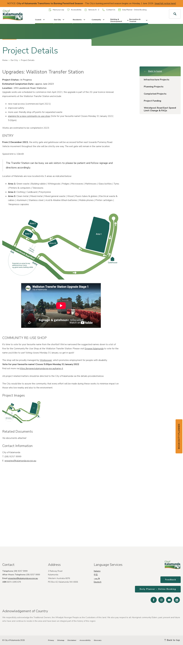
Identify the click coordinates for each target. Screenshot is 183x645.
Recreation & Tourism (134, 20)
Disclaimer (71, 640)
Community (96, 19)
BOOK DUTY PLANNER (179, 436)
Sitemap (60, 640)
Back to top (173, 640)
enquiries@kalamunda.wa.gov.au (20, 460)
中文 (96, 574)
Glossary (97, 640)
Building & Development (116, 20)
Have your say (58, 10)
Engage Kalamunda (94, 348)
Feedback (170, 579)
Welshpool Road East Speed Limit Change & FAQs (160, 109)
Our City (57, 19)
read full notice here (165, 3)
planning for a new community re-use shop (29, 116)
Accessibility (76, 10)
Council (38, 19)
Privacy (51, 640)
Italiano (97, 571)
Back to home (155, 71)
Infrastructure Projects (156, 79)
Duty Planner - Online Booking (134, 10)
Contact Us (110, 10)
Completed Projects (155, 93)
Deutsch (97, 582)
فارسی (97, 578)
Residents (77, 19)
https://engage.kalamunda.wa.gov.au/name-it (41, 368)
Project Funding (152, 100)
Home (5, 60)
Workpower (46, 360)
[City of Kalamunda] (15, 15)
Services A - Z (93, 10)
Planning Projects (153, 86)
